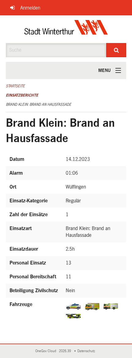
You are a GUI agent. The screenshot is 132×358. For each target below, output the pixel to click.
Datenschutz (87, 351)
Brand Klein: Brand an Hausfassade (38, 104)
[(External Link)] (74, 306)
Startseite (15, 86)
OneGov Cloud (46, 351)
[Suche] (116, 50)
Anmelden (30, 7)
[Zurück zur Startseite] (66, 29)
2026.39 (65, 351)
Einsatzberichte (22, 95)
